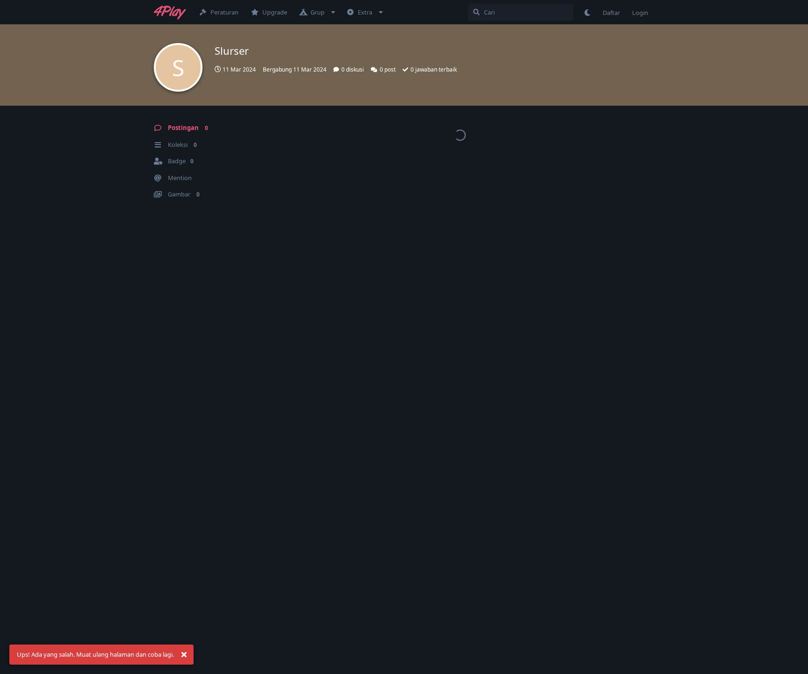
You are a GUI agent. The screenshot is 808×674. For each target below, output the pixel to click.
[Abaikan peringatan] (183, 654)
